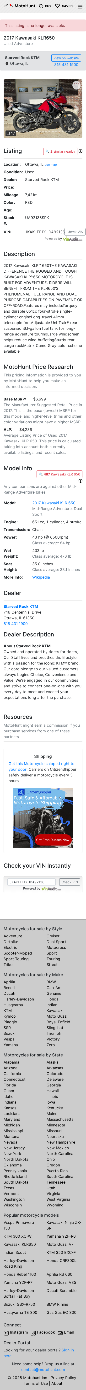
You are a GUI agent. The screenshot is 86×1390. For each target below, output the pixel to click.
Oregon (53, 1165)
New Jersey (14, 1147)
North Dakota (16, 1159)
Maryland (12, 1119)
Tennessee (56, 1182)
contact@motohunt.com (43, 1369)
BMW (51, 982)
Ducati (9, 993)
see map (51, 164)
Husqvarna (13, 1004)
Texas (9, 1187)
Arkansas (55, 1067)
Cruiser (53, 936)
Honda (53, 999)
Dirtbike (11, 941)
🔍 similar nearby (60, 151)
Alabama (11, 1062)
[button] (10, 108)
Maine (52, 1113)
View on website (66, 58)
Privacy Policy (63, 1377)
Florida (10, 1085)
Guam (9, 1090)
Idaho (9, 1096)
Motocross (56, 947)
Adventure (13, 936)
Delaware (55, 1079)
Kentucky (55, 1107)
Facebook (46, 1332)
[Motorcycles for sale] (41, 5)
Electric (10, 947)
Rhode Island (15, 1176)
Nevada (10, 1142)
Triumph (54, 1033)
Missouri (54, 1130)
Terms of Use (36, 1383)
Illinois (52, 1096)
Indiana (10, 1102)
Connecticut (15, 1079)
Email (69, 1332)
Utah (51, 1187)
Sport (52, 953)
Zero (51, 1044)
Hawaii (53, 1090)
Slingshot (55, 1027)
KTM (8, 1010)
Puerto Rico (57, 1170)
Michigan (12, 1125)
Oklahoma (13, 1165)
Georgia (54, 1085)
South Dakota (16, 1182)
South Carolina (60, 1176)
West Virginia (58, 1199)
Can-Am (54, 987)
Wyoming (55, 1205)
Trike (8, 964)
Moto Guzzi (57, 1016)
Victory (53, 1039)
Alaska (53, 1062)
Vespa (9, 1039)
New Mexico (58, 1147)
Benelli (9, 987)
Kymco (10, 1016)
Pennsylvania (15, 1170)
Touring (53, 958)
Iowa (51, 1102)
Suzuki (10, 1033)
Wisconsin (13, 1205)
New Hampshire (61, 1142)
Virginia (53, 1193)
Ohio (51, 1159)
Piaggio (10, 1022)
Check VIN (75, 232)
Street (52, 964)
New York (12, 1153)
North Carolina (60, 1153)
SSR (7, 1027)
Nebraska (55, 1136)
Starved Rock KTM (21, 606)
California (12, 1073)
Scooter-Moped (18, 953)
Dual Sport (56, 941)
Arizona (10, 1067)
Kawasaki (55, 1010)
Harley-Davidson (19, 999)
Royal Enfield (58, 1022)
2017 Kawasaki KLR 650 (53, 502)
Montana (11, 1136)
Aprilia (9, 982)
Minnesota (56, 1125)
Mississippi (13, 1130)
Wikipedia (41, 577)
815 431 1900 (66, 64)
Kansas (10, 1107)
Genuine (54, 993)
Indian (52, 1004)
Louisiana (12, 1113)
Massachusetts (60, 1119)
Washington (14, 1199)
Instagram (19, 1332)
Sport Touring (16, 958)
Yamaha (11, 1044)
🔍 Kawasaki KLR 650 (59, 474)
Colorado (55, 1073)
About (56, 1383)
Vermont (11, 1193)
